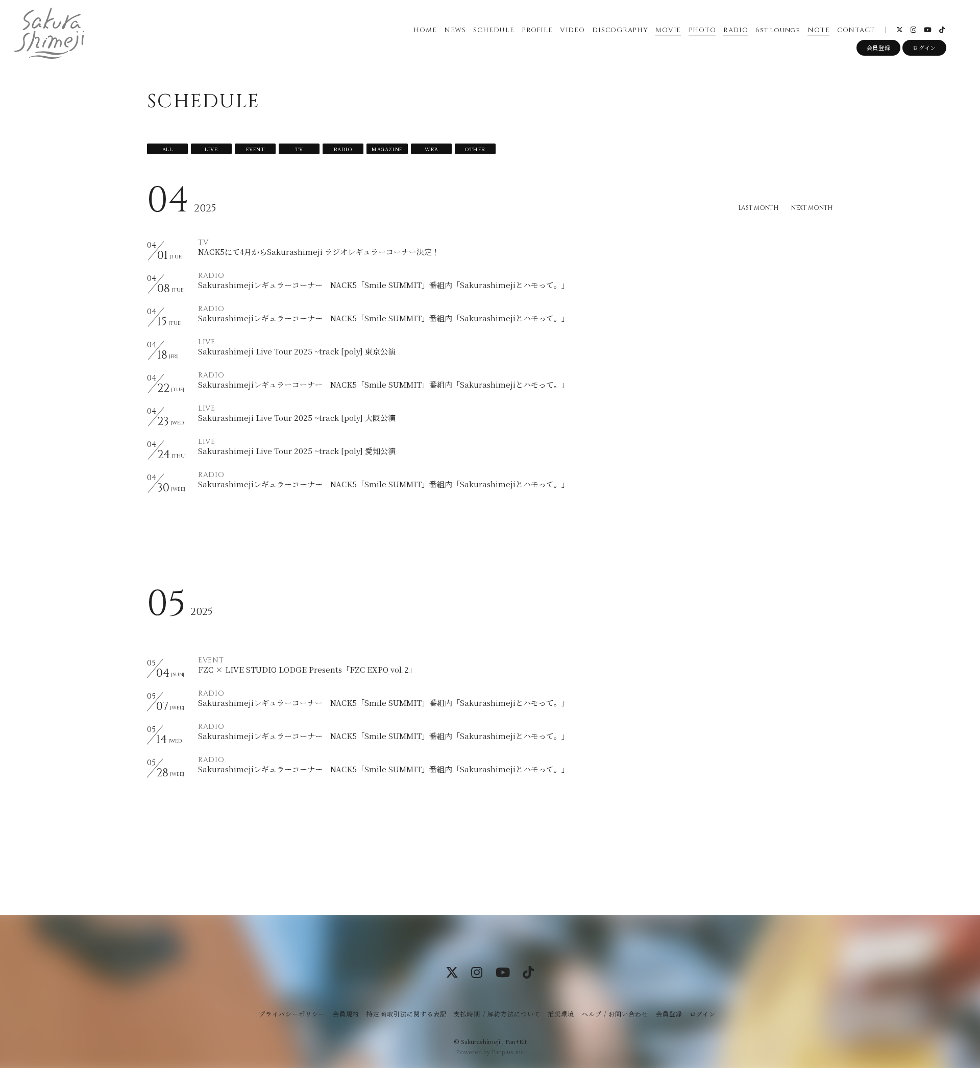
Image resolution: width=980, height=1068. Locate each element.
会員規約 (346, 1013)
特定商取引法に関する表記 (406, 1013)
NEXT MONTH (812, 208)
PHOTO (702, 30)
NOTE (818, 30)
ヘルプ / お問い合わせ (615, 1013)
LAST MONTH (758, 208)
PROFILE (537, 30)
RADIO (735, 30)
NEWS (455, 30)
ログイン (924, 47)
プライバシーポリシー (292, 1013)
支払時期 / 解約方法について (497, 1013)
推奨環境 (561, 1013)
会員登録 (879, 47)
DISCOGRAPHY (620, 30)
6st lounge (777, 30)
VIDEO (572, 30)
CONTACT (856, 30)
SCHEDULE (493, 30)
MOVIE (668, 30)
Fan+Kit (516, 1041)
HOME (424, 30)
